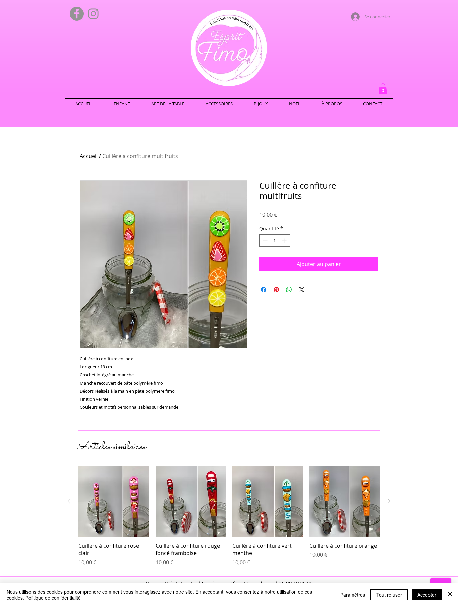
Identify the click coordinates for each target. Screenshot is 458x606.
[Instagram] (93, 14)
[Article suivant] (389, 501)
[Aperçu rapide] (113, 501)
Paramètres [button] (352, 594)
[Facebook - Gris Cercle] (77, 14)
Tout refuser (389, 594)
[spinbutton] (275, 240)
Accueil (89, 156)
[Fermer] (450, 595)
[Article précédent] (69, 501)
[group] (229, 516)
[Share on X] (302, 290)
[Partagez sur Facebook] (264, 290)
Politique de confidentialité (53, 597)
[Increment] (285, 240)
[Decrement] (264, 240)
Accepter (426, 594)
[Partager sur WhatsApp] (289, 290)
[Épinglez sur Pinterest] (276, 290)
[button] (382, 88)
